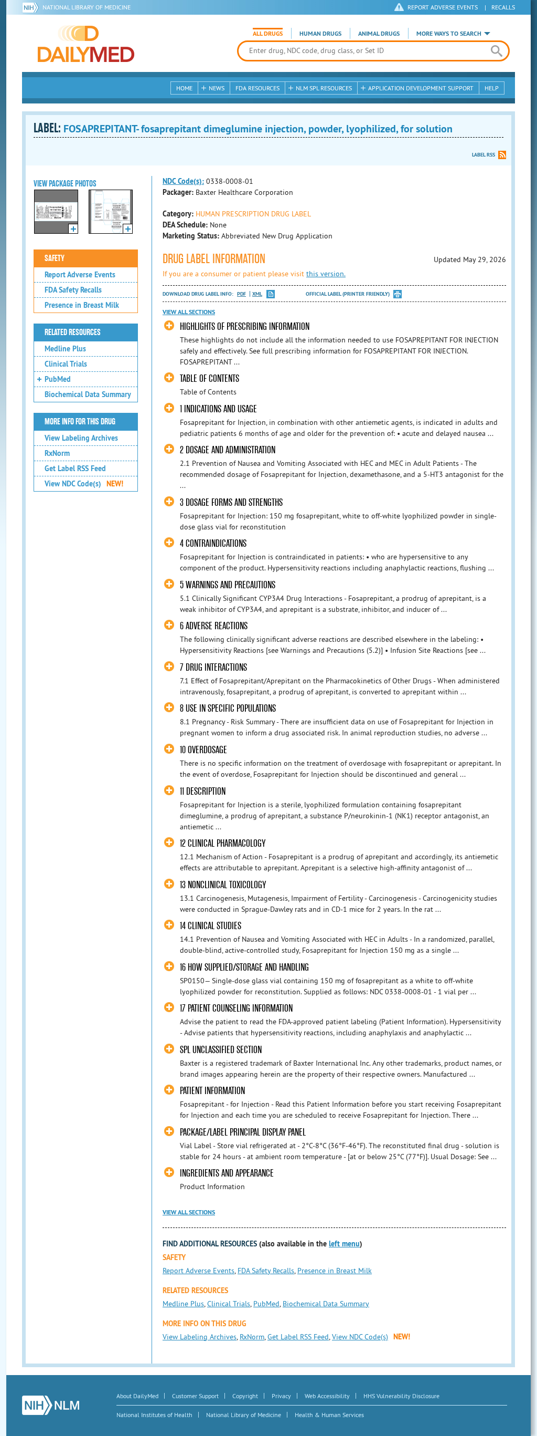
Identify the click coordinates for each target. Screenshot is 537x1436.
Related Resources (73, 332)
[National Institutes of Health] (32, 7)
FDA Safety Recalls (73, 290)
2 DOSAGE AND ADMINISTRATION (227, 450)
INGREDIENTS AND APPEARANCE (227, 1173)
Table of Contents (209, 378)
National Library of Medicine (86, 7)
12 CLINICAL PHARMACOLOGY (222, 843)
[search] (496, 51)
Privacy (281, 1396)
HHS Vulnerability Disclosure (401, 1396)
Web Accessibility (327, 1396)
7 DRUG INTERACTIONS (213, 667)
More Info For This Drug (80, 422)
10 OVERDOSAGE (203, 750)
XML (257, 294)
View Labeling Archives (81, 438)
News (216, 88)
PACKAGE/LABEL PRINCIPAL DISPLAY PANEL (243, 1132)
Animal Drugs (379, 33)
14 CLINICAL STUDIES (210, 926)
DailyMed (86, 43)
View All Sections (189, 312)
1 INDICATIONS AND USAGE (218, 409)
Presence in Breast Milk (82, 305)
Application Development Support (421, 88)
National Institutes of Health (154, 1415)
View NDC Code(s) (84, 483)
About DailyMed (137, 1396)
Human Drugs (320, 33)
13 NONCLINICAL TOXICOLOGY (223, 885)
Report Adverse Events (80, 274)
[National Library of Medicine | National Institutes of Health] (50, 1405)
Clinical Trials (66, 364)
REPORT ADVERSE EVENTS (442, 7)
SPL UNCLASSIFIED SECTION (221, 1050)
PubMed (58, 379)
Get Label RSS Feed (75, 468)
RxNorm (57, 453)
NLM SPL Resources (324, 88)
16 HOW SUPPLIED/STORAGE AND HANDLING (244, 967)
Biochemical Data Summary (88, 394)
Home (184, 88)
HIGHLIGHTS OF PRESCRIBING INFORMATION (244, 326)
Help (492, 88)
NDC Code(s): (183, 181)
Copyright (245, 1396)
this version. (326, 273)
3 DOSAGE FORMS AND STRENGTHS (231, 502)
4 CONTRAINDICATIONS (213, 543)
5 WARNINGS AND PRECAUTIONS (227, 585)
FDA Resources (257, 88)
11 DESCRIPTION (202, 791)
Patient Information (212, 1091)
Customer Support (195, 1396)
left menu (344, 1243)
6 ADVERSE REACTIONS (214, 626)
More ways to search (448, 33)
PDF (241, 294)
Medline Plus (65, 348)
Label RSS (483, 154)
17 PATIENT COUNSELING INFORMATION (236, 1008)
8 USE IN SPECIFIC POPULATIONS (228, 708)
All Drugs (268, 33)
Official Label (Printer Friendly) (348, 293)
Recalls (503, 7)
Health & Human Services (329, 1415)
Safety (55, 258)
